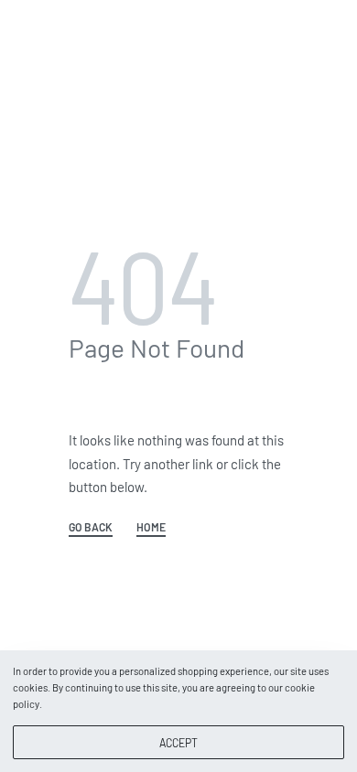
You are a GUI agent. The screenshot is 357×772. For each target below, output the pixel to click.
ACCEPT (178, 742)
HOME (151, 527)
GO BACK (91, 527)
